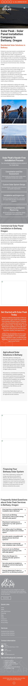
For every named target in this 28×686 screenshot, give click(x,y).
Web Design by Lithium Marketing (16, 678)
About (2, 609)
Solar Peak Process (5, 611)
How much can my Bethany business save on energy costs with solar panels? (11, 550)
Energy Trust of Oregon (10, 662)
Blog (2, 615)
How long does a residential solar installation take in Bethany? (12, 510)
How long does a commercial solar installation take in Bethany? (12, 544)
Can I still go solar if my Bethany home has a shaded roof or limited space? (13, 530)
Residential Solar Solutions (7, 631)
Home (2, 607)
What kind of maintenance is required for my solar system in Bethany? (12, 523)
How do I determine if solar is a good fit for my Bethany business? (13, 571)
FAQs (2, 617)
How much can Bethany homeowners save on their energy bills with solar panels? (13, 516)
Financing (3, 613)
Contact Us (4, 618)
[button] (24, 8)
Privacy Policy (4, 622)
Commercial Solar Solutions (8, 633)
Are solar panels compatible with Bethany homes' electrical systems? (12, 537)
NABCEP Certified (9, 660)
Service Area (4, 620)
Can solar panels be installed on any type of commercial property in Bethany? (12, 564)
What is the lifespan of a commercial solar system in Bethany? (11, 557)
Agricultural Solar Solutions (8, 635)
